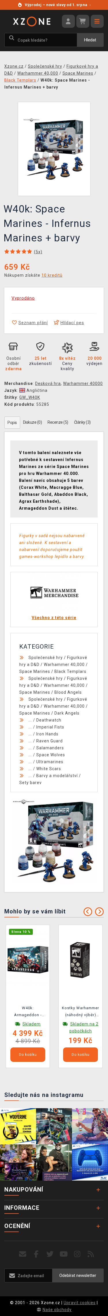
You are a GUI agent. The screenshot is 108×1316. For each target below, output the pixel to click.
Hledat (90, 40)
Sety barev (30, 782)
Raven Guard (49, 741)
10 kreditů (51, 275)
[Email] (22, 1254)
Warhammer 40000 (83, 383)
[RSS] (90, 1254)
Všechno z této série (54, 617)
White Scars (48, 768)
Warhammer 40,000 (64, 664)
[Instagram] (77, 1254)
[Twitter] (50, 1254)
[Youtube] (63, 1254)
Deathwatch (48, 720)
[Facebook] (36, 1254)
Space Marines (34, 671)
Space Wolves (50, 754)
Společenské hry (46, 657)
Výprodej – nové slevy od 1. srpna (58, 5)
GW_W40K (29, 397)
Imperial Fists (50, 727)
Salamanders (50, 748)
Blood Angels (68, 692)
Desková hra (48, 383)
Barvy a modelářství (57, 775)
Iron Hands (47, 734)
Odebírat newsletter (77, 1275)
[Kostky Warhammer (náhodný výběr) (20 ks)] (80, 959)
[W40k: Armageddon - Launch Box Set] (28, 959)
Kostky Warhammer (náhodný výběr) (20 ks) (80, 1012)
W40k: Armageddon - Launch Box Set (28, 1012)
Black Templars (70, 671)
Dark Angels (66, 713)
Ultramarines (49, 761)
